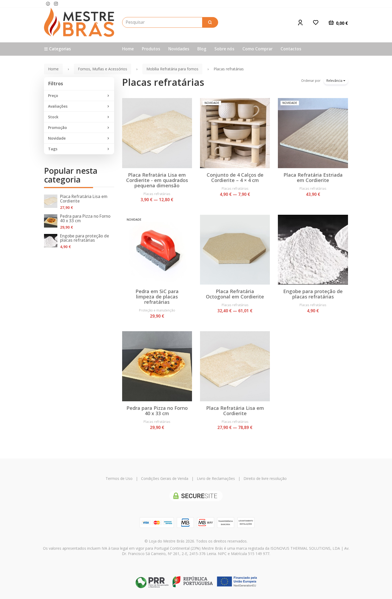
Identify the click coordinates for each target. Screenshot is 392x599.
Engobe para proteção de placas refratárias (84, 238)
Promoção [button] (57, 127)
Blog (201, 49)
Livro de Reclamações (216, 478)
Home (128, 49)
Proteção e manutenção (157, 310)
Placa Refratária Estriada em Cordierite (313, 177)
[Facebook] (48, 3)
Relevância (334, 80)
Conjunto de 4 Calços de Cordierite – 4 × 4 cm (235, 177)
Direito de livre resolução (265, 478)
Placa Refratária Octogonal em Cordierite (235, 294)
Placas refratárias (163, 82)
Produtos (151, 49)
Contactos (291, 49)
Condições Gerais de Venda (164, 478)
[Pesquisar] (210, 22)
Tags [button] (52, 148)
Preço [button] (53, 95)
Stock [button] (53, 116)
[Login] (300, 22)
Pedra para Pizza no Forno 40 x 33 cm (85, 218)
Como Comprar (257, 49)
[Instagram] (56, 3)
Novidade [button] (57, 138)
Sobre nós (224, 49)
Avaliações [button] (57, 106)
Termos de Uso (119, 478)
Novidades (178, 49)
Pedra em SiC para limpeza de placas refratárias (157, 296)
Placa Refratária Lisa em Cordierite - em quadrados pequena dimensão (157, 180)
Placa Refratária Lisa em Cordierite (83, 199)
